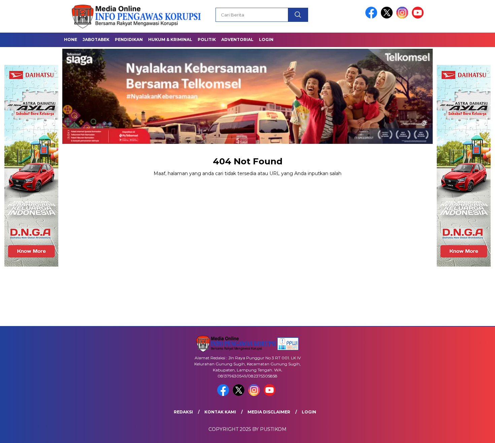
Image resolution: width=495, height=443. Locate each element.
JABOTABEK (95, 39)
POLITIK (207, 39)
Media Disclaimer (269, 411)
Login (266, 39)
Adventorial (237, 39)
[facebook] (372, 16)
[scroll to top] (474, 432)
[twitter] (388, 16)
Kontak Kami (220, 411)
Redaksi (183, 411)
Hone (70, 39)
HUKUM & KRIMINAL (170, 39)
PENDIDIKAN (129, 39)
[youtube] (419, 16)
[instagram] (403, 16)
